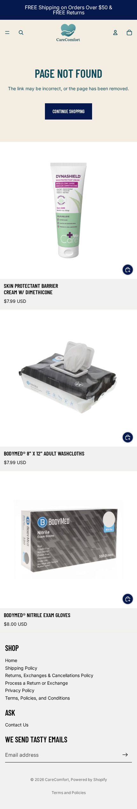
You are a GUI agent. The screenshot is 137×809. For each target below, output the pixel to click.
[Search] (21, 33)
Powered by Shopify (89, 779)
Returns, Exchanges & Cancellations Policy (49, 675)
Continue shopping (68, 111)
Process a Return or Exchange (36, 683)
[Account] (115, 33)
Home (11, 660)
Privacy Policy (19, 690)
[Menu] (7, 32)
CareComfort (57, 779)
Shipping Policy (21, 668)
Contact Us (16, 725)
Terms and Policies (69, 792)
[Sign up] (125, 755)
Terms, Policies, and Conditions (37, 698)
